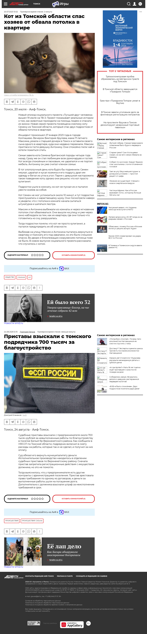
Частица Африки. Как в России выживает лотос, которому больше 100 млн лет (125, 192)
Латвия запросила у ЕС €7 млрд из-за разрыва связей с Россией (125, 218)
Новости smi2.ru (13, 323)
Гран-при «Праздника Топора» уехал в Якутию (120, 102)
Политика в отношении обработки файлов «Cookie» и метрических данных (53, 605)
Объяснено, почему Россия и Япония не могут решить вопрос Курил (125, 228)
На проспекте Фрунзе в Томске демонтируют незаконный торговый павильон (120, 125)
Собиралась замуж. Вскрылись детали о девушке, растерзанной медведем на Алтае (124, 379)
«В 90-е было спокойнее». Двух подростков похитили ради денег (124, 387)
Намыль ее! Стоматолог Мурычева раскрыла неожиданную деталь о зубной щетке (124, 360)
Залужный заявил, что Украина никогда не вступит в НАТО (122, 209)
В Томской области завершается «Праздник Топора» (120, 90)
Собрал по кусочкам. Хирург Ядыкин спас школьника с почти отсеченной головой (126, 164)
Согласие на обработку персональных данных (43, 601)
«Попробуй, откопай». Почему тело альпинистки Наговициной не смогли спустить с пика (125, 341)
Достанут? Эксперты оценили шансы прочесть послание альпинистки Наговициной (126, 350)
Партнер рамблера (50, 623)
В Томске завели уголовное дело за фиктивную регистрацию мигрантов (120, 113)
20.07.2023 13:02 (11, 12)
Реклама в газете (65, 576)
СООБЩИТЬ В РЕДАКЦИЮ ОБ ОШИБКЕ (91, 576)
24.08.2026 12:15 (11, 332)
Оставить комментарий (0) (73, 255)
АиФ (25, 415)
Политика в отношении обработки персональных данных (47, 603)
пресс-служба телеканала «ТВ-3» (19, 95)
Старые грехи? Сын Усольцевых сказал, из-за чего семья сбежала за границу (125, 154)
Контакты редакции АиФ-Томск (39, 576)
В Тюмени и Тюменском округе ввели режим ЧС (125, 247)
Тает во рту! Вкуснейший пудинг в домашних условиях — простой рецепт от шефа (124, 173)
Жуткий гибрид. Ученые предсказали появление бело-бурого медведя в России (126, 145)
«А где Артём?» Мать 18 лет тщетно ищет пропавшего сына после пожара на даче (125, 369)
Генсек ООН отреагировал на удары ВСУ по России (125, 237)
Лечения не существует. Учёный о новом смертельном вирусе (124, 182)
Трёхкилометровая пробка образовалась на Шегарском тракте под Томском (120, 79)
